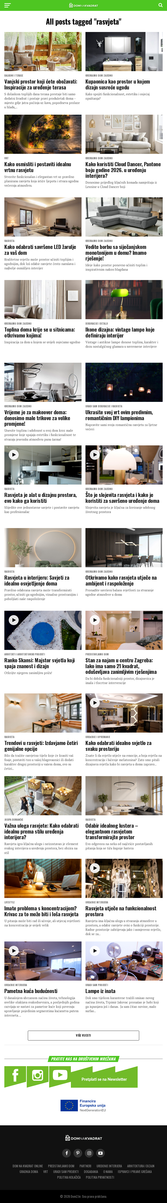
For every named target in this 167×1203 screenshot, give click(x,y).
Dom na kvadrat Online (28, 1166)
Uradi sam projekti (66, 1171)
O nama (108, 1171)
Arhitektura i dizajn (140, 1166)
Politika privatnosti (100, 1177)
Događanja (91, 1171)
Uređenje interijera (109, 1166)
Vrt (45, 1171)
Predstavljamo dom (61, 1166)
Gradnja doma (29, 1171)
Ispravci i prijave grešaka (135, 1171)
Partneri (85, 1166)
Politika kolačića (69, 1177)
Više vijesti (83, 1035)
